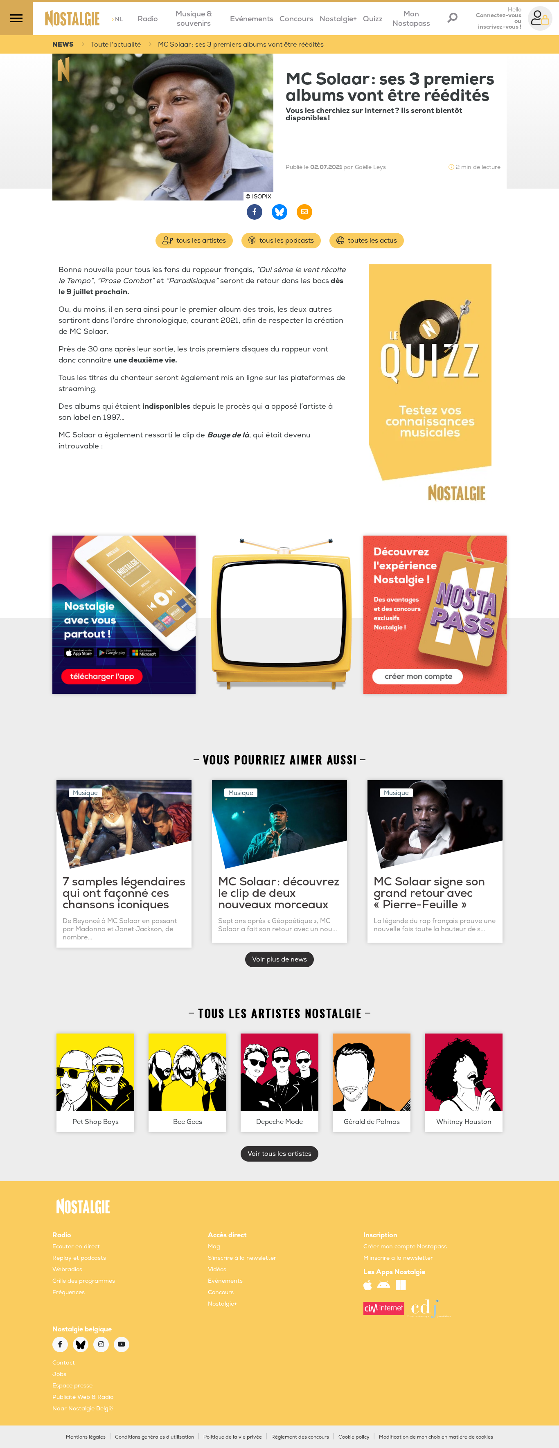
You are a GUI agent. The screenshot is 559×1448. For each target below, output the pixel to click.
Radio (147, 19)
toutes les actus (371, 240)
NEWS (63, 45)
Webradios (67, 1269)
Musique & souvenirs (194, 18)
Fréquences (68, 1292)
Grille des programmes (83, 1280)
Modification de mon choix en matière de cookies (436, 1437)
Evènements (225, 1280)
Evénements (251, 19)
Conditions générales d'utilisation (154, 1437)
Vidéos (217, 1269)
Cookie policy (354, 1437)
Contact (63, 1362)
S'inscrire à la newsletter (242, 1257)
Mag (214, 1246)
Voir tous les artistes (279, 1154)
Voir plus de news (279, 959)
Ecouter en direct (76, 1246)
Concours (296, 19)
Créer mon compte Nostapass (405, 1246)
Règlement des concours (300, 1437)
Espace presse (72, 1385)
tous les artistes (200, 240)
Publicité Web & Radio (82, 1397)
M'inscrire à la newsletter (398, 1257)
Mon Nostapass (411, 18)
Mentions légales (86, 1437)
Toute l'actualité (116, 45)
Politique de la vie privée (232, 1437)
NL (117, 19)
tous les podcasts (286, 240)
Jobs (59, 1374)
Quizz (373, 19)
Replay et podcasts (79, 1257)
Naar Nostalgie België (82, 1408)
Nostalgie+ (338, 19)
